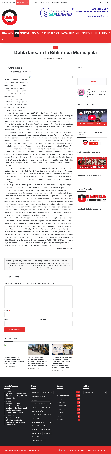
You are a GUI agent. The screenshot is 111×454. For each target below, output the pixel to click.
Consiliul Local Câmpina (41, 407)
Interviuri (35, 33)
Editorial (55, 33)
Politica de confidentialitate (76, 450)
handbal (36, 418)
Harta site (96, 450)
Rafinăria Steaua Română (41, 429)
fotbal (47, 415)
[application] (92, 117)
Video (78, 33)
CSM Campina (37, 411)
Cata (88, 89)
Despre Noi (95, 33)
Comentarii (92, 81)
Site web (43, 320)
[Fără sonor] (100, 124)
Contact (106, 33)
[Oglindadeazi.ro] (10, 17)
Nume (7, 310)
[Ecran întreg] (104, 124)
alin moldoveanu (38, 396)
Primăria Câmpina (39, 426)
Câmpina (36, 415)
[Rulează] (80, 124)
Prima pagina (7, 33)
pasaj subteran (38, 422)
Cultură (64, 33)
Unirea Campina (38, 440)
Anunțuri (86, 33)
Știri (17, 33)
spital (47, 433)
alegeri (35, 392)
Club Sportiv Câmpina (40, 400)
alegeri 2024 (47, 392)
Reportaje (24, 33)
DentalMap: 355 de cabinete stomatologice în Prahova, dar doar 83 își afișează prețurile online (62, 2)
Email (6, 320)
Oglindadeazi (50, 58)
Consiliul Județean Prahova (41, 404)
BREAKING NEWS (64, 395)
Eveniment (45, 33)
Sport (71, 33)
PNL (49, 422)
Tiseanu (36, 437)
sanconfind (36, 433)
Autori (89, 450)
